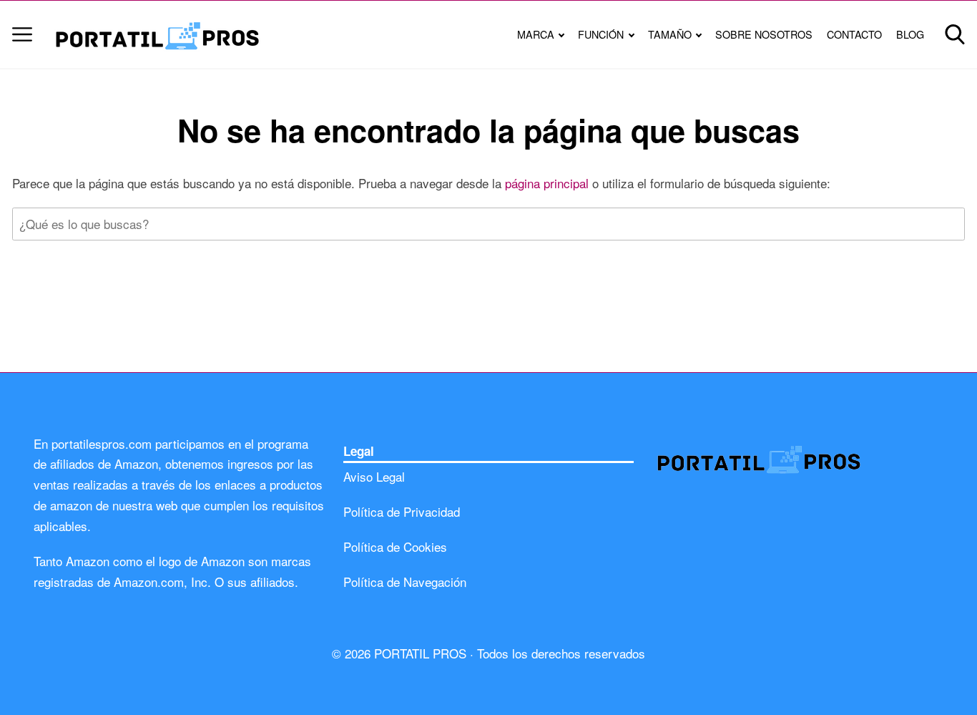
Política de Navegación (404, 581)
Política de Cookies (395, 546)
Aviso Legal (374, 476)
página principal (548, 183)
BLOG (910, 34)
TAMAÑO (670, 34)
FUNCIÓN (601, 34)
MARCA (535, 34)
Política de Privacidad (401, 511)
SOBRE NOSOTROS (763, 34)
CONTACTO (854, 34)
